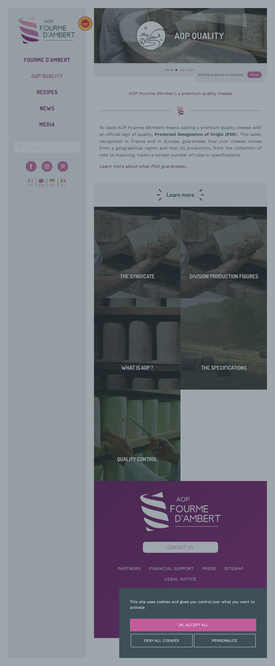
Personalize (224, 640)
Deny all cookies (161, 640)
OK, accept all (193, 625)
